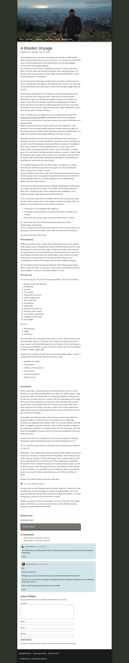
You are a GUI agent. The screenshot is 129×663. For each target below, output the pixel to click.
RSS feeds (68, 39)
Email (22, 627)
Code (57, 39)
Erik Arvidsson (31, 546)
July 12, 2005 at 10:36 (42, 564)
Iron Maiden (70, 63)
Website (23, 633)
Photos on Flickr (53, 653)
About (21, 39)
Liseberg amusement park (31, 118)
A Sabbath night (26, 520)
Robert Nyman (31, 564)
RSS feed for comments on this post (38, 538)
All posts (29, 39)
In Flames (54, 186)
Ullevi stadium (42, 66)
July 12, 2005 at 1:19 (41, 546)
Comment (24, 603)
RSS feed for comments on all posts (38, 540)
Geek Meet (49, 39)
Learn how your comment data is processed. (61, 643)
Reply (24, 556)
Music (32, 527)
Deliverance (63, 102)
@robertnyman (91, 6)
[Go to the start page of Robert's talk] (64, 20)
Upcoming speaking (39, 653)
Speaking (38, 39)
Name (22, 621)
